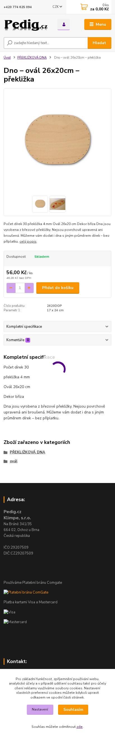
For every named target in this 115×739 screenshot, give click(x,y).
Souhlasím (73, 709)
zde (79, 726)
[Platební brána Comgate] (26, 592)
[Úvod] (26, 24)
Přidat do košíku (57, 287)
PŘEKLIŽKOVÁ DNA (32, 58)
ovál (13, 461)
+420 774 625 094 (18, 7)
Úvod (7, 58)
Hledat (99, 43)
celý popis (28, 241)
